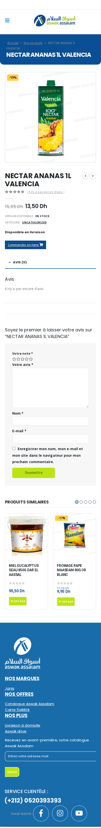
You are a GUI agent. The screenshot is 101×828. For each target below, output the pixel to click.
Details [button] (19, 601)
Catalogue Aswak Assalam (29, 703)
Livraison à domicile (22, 725)
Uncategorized (34, 222)
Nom (18, 413)
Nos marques (22, 678)
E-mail (19, 431)
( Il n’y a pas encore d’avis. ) (45, 192)
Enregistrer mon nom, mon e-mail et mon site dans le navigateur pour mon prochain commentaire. (47, 455)
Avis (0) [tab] (20, 262)
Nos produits (33, 43)
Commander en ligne (23, 245)
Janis (9, 688)
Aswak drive (15, 731)
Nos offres (19, 694)
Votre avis (22, 364)
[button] (77, 502)
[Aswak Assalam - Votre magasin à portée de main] (54, 20)
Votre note (22, 353)
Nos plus (16, 715)
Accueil (12, 43)
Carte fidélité (17, 709)
